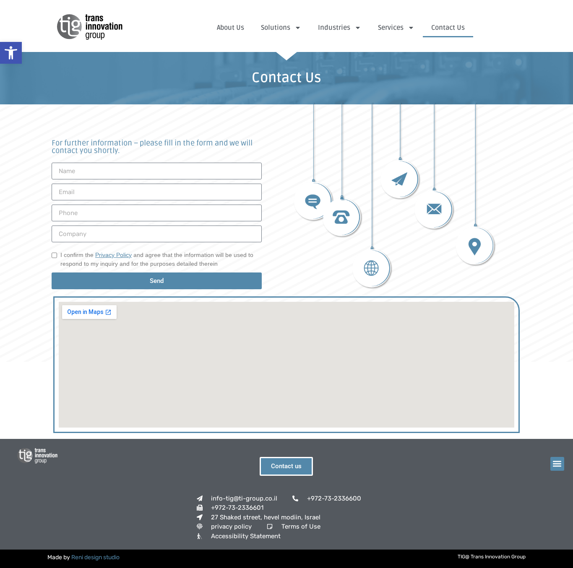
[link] (11, 53)
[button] (557, 464)
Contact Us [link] (448, 27)
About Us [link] (230, 27)
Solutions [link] (275, 27)
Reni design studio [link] (95, 557)
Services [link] (391, 27)
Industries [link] (334, 27)
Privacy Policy (113, 255)
